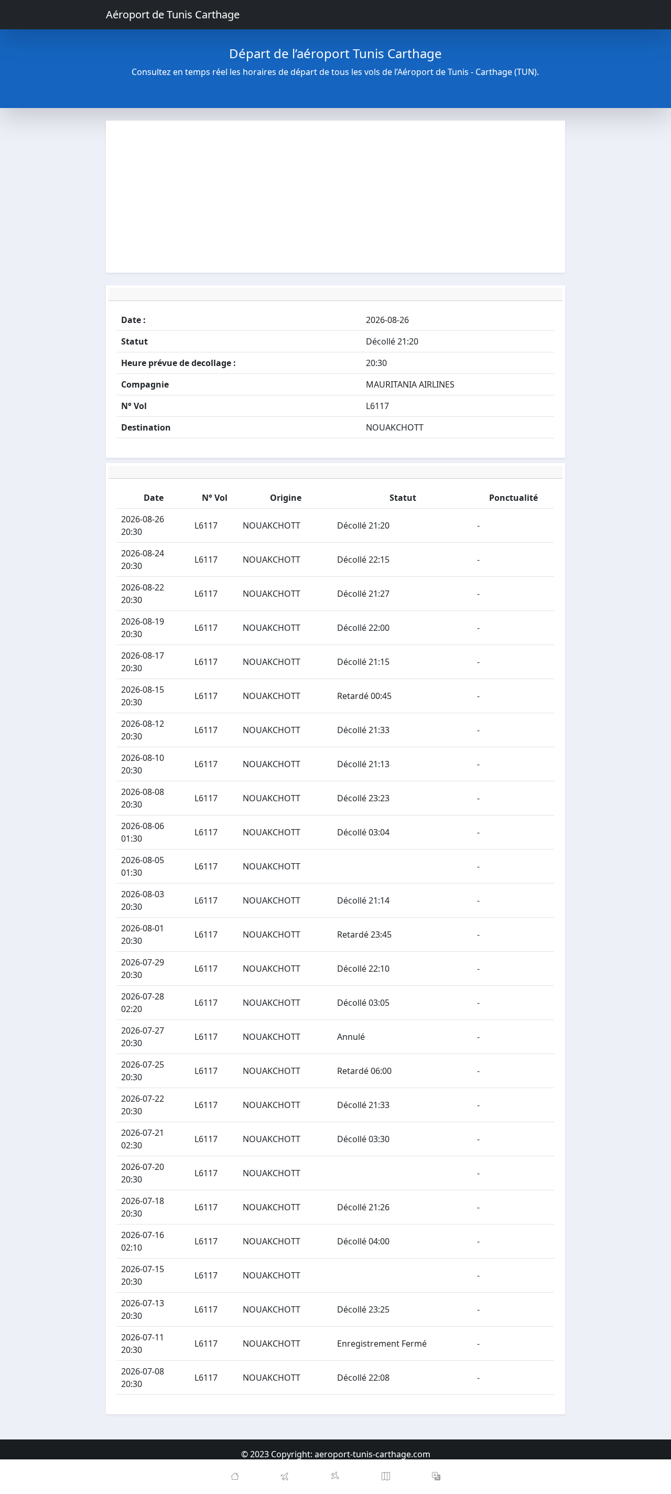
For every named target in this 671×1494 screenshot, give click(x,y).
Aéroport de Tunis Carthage (173, 14)
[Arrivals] (335, 1476)
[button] (436, 1476)
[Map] (386, 1476)
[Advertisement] (335, 196)
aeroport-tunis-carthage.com (372, 1454)
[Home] (235, 1476)
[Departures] (285, 1476)
